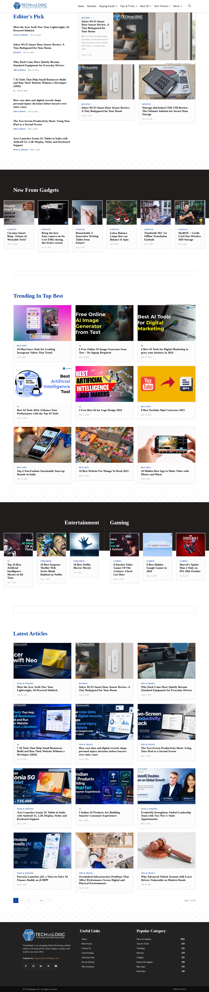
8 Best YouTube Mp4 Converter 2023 (163, 410)
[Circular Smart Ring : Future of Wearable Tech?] (19, 213)
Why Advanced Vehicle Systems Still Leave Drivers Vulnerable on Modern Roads (166, 878)
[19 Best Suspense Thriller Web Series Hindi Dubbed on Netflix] (51, 544)
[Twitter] (48, 966)
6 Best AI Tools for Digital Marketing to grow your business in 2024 (164, 351)
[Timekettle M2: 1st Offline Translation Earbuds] (156, 213)
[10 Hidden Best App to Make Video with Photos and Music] (166, 445)
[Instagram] (33, 966)
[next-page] (49, 900)
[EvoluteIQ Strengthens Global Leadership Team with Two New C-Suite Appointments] (166, 786)
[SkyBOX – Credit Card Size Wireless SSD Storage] (190, 213)
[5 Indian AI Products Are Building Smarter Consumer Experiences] (104, 786)
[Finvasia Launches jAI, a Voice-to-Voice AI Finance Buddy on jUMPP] (42, 850)
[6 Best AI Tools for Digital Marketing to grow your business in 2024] (166, 323)
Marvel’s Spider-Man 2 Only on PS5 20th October (190, 568)
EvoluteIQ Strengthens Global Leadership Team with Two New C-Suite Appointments (166, 816)
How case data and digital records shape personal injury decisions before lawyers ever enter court (40, 103)
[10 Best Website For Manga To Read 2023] (104, 445)
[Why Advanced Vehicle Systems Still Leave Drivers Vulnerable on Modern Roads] (166, 850)
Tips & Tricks (19, 70)
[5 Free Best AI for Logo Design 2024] (104, 384)
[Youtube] (56, 966)
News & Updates (20, 35)
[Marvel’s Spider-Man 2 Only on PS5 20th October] (190, 544)
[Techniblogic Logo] (30, 5)
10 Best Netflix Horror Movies (82, 566)
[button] (189, 6)
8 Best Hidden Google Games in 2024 (157, 568)
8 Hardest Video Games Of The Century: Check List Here (123, 569)
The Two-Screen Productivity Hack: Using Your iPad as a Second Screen (41, 122)
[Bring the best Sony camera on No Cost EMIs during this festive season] (53, 213)
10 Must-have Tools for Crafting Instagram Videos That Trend (36, 351)
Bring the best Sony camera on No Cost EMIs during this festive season (53, 237)
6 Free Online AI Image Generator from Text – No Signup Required (103, 351)
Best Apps (22, 346)
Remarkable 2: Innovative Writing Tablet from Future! (87, 237)
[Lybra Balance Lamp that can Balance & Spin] (122, 213)
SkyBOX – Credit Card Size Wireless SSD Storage (189, 236)
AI (14, 91)
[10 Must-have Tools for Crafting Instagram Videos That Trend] (42, 323)
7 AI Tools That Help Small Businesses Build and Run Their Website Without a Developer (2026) (39, 83)
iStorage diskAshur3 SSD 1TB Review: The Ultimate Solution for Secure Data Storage (165, 111)
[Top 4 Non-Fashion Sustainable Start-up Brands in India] (42, 445)
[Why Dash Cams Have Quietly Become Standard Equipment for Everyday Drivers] (166, 661)
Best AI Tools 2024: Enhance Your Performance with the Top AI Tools (37, 412)
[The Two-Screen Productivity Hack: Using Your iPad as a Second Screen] (166, 722)
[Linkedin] (41, 966)
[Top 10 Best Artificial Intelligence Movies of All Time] (18, 544)
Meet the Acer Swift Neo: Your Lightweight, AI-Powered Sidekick (37, 688)
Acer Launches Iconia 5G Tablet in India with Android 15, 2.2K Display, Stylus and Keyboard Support (41, 142)
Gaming (118, 561)
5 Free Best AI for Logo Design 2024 (100, 410)
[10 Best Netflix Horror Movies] (84, 544)
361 (41, 900)
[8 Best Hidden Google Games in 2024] (157, 544)
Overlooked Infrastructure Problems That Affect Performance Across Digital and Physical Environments (104, 880)
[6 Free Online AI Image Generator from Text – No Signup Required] (104, 323)
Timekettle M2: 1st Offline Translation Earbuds (155, 236)
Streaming (46, 561)
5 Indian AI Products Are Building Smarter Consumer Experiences (99, 814)
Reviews (17, 52)
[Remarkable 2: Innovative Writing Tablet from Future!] (87, 213)
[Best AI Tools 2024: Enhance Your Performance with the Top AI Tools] (42, 384)
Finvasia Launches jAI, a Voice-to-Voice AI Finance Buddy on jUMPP (42, 878)
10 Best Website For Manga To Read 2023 (104, 471)
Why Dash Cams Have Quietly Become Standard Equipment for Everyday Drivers (38, 63)
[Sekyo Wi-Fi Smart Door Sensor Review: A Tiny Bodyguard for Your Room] (154, 36)
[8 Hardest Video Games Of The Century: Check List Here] (124, 544)
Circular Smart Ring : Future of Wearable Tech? (17, 236)
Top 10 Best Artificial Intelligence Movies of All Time (15, 571)
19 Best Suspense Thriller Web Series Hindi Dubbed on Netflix (51, 569)
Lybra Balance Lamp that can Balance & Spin (119, 236)
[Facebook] (26, 966)
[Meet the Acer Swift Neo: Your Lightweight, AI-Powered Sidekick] (42, 661)
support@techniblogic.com (46, 958)
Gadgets (12, 229)
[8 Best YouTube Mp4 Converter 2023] (166, 384)
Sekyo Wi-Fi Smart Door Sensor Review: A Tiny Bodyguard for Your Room (38, 46)
